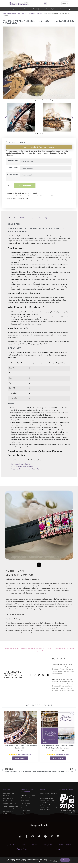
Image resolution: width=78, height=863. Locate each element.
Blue (57, 679)
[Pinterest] (45, 836)
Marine (61, 686)
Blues (53, 684)
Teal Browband (60, 688)
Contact (34, 845)
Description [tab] (12, 218)
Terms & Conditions (65, 845)
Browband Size (13, 160)
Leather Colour (13, 167)
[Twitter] (39, 836)
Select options (20, 758)
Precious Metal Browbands (35, 13)
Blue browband (64, 679)
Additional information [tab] (28, 218)
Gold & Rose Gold (62, 684)
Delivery (58, 849)
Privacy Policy (47, 845)
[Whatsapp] (52, 836)
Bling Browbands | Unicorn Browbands (17, 13)
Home (4, 13)
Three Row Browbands (66, 690)
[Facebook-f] (26, 836)
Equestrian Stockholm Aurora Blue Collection (26, 469)
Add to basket (25, 185)
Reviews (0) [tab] (43, 218)
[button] (45, 3)
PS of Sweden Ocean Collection (22, 466)
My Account (10, 845)
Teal (53, 688)
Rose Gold (68, 686)
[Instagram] (20, 836)
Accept (65, 860)
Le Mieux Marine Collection (20, 464)
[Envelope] (58, 836)
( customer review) (24, 754)
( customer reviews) (62, 754)
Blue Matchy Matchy (66, 681)
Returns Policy (22, 849)
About (22, 845)
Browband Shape (12, 174)
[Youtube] (32, 836)
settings (55, 861)
